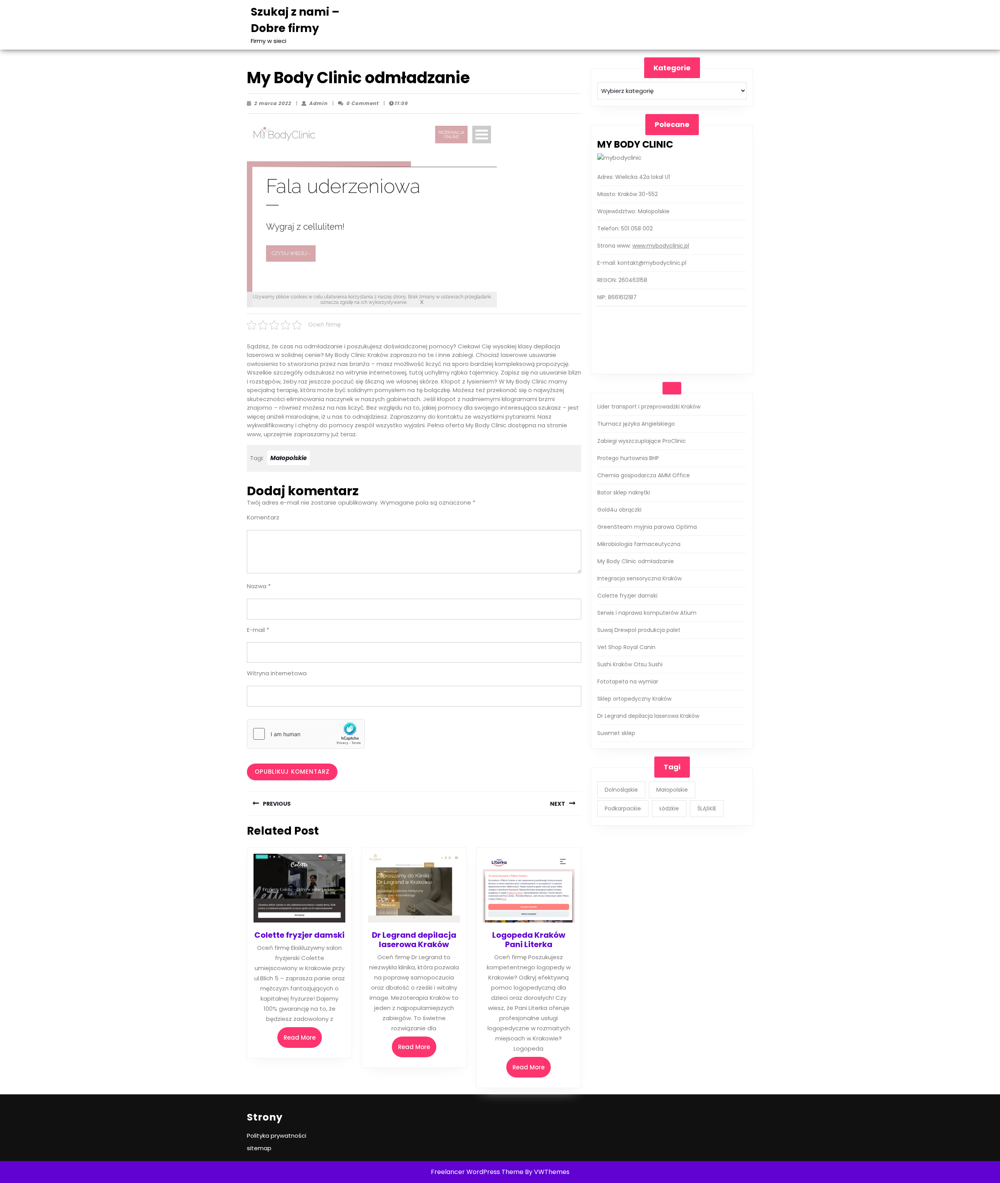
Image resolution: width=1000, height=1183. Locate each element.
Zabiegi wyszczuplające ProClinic (641, 441)
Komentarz (263, 517)
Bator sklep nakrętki (623, 492)
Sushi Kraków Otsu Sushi (629, 664)
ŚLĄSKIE (706, 808)
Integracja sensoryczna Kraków (639, 578)
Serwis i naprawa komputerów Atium (646, 613)
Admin (318, 103)
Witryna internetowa (277, 673)
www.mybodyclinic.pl (660, 246)
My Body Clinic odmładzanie (635, 561)
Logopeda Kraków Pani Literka (528, 940)
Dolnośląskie (621, 790)
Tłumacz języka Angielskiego (636, 424)
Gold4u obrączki (619, 510)
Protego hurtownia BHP (628, 458)
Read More (303, 1040)
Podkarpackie (623, 808)
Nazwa (259, 586)
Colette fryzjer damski (299, 935)
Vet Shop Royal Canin (626, 647)
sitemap (259, 1148)
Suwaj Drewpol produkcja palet (638, 630)
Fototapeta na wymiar (627, 681)
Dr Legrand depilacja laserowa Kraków (414, 940)
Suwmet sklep (616, 733)
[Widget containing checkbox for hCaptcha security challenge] (306, 734)
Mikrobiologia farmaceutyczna (638, 544)
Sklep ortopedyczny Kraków (634, 699)
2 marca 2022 (272, 103)
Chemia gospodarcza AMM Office (643, 475)
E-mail (258, 630)
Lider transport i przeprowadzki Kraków (648, 406)
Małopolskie (288, 458)
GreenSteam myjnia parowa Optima (647, 527)
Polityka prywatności (276, 1135)
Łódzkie (669, 808)
